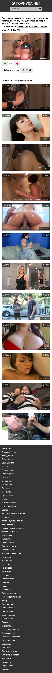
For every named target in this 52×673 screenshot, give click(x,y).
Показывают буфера (11, 597)
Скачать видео (18, 70)
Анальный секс (9, 452)
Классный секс (8, 524)
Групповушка (8, 474)
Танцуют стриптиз (10, 651)
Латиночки (6, 539)
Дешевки (6, 481)
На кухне (6, 564)
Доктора (6, 488)
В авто (5, 466)
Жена (4, 499)
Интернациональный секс (13, 513)
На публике (7, 571)
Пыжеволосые (9, 608)
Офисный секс (8, 589)
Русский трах (8, 604)
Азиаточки (6, 448)
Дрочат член (7, 495)
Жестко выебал (9, 506)
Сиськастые (7, 626)
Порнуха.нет (27, 3)
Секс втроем (7, 611)
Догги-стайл (7, 484)
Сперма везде (8, 633)
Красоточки (7, 535)
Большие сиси (8, 459)
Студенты (6, 647)
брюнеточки (22, 26)
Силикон (6, 622)
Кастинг (5, 517)
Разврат (5, 600)
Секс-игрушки (8, 615)
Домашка (6, 492)
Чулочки (5, 669)
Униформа (6, 658)
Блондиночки (8, 455)
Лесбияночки (8, 542)
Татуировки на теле (10, 655)
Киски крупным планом (12, 521)
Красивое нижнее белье (13, 528)
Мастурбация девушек (12, 553)
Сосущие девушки (10, 629)
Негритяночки (8, 579)
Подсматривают (9, 593)
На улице (6, 575)
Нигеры (5, 582)
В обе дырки (7, 470)
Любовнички (8, 550)
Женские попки (9, 503)
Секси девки (7, 618)
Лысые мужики (9, 546)
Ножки (5, 586)
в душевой (34, 26)
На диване (6, 557)
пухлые (43, 26)
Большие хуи (8, 463)
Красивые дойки (9, 532)
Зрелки (5, 510)
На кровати (7, 561)
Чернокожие (7, 666)
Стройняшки (7, 644)
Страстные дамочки (11, 637)
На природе (7, 568)
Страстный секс (9, 640)
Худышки (6, 662)
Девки (5, 477)
